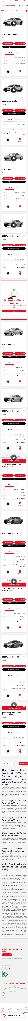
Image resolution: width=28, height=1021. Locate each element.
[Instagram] (6, 968)
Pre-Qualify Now (14, 311)
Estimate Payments (8, 43)
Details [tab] (10, 52)
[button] (24, 32)
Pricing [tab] (18, 52)
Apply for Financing (16, 986)
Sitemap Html (18, 1010)
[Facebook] (3, 968)
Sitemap (14, 1010)
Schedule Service (10, 986)
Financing (17, 983)
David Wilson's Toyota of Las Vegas (3, 1009)
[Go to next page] (13, 763)
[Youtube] (9, 968)
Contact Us (7, 955)
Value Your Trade (21, 43)
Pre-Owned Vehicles (4, 989)
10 (10, 763)
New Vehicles (4, 986)
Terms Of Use (10, 1010)
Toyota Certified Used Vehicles (3, 994)
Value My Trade (16, 990)
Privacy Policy (7, 1010)
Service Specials (10, 990)
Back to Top (23, 763)
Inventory (4, 983)
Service (11, 983)
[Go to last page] (16, 763)
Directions (23, 988)
